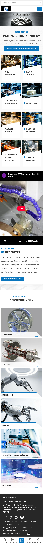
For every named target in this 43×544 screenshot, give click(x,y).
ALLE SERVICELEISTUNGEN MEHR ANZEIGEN (21, 48)
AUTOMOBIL (7, 335)
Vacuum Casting (9, 130)
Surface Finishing (30, 159)
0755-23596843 (12, 497)
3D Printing (31, 103)
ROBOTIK (5, 425)
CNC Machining (10, 73)
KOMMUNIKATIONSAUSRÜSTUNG (15, 455)
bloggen (6, 528)
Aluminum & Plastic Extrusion (11, 157)
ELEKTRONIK (7, 486)
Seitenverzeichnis (20, 528)
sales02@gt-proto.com (17, 501)
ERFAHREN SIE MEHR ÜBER (13, 279)
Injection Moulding (31, 130)
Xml (31, 528)
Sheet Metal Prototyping (11, 102)
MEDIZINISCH (7, 395)
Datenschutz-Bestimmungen (15, 531)
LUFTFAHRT (6, 365)
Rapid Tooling (30, 73)
